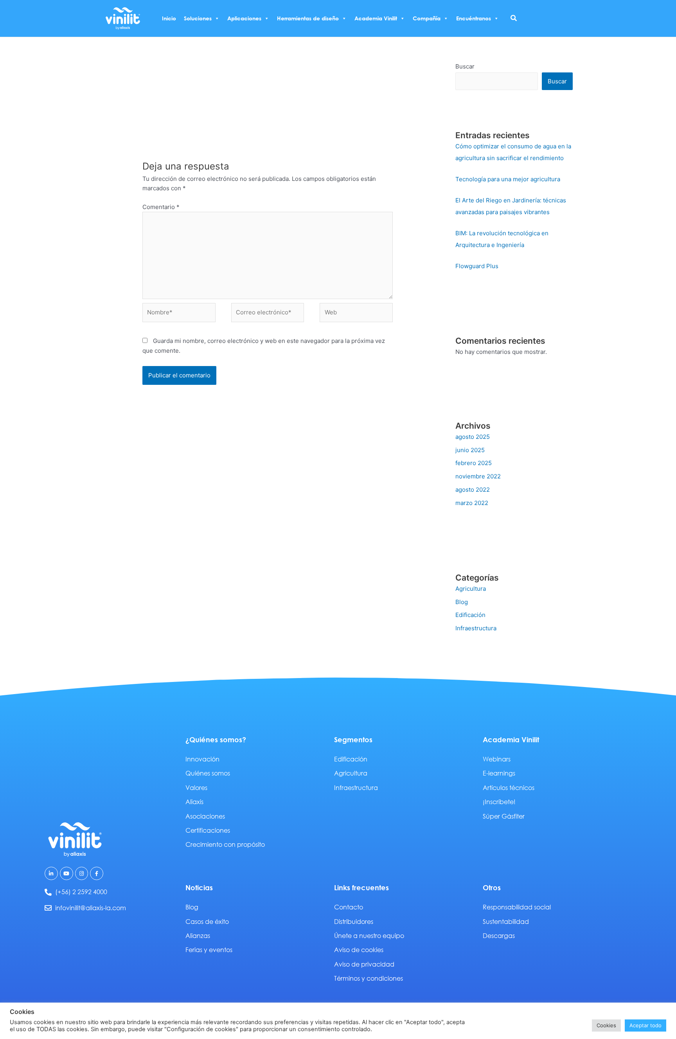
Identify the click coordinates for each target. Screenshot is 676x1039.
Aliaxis (194, 801)
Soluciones (198, 18)
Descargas (499, 935)
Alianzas (197, 935)
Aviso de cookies (358, 949)
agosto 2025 (472, 436)
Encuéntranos (473, 18)
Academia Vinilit (375, 18)
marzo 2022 (471, 503)
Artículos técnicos (508, 787)
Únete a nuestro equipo (369, 935)
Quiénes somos (207, 773)
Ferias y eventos (208, 949)
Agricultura (470, 588)
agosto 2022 (472, 489)
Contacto (348, 907)
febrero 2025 (473, 463)
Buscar (465, 66)
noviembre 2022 (478, 476)
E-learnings (499, 773)
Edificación (470, 615)
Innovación (202, 759)
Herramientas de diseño (308, 18)
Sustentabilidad (506, 921)
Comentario (161, 207)
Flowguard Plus (476, 266)
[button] (514, 18)
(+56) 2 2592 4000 (81, 891)
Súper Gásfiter (504, 816)
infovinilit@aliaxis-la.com (90, 908)
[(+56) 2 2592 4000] (48, 892)
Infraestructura (475, 628)
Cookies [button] (606, 1025)
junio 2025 (470, 450)
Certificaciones (207, 830)
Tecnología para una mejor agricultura (507, 179)
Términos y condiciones (368, 978)
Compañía (426, 18)
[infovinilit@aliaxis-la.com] (48, 907)
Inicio (169, 18)
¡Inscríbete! (499, 801)
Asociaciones (205, 816)
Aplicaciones (244, 18)
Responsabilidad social (517, 907)
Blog (461, 602)
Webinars (497, 759)
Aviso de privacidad (364, 964)
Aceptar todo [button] (645, 1025)
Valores (196, 787)
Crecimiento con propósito (225, 844)
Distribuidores (353, 921)
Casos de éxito (207, 921)
